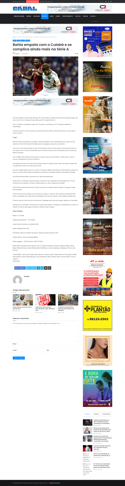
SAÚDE (51, 16)
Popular (96, 414)
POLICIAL (85, 16)
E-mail (15, 350)
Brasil (18, 40)
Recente (87, 414)
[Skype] (42, 268)
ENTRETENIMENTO (67, 16)
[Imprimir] (49, 268)
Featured (28, 40)
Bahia (14, 40)
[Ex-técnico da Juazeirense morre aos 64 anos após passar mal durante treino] (87, 469)
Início (15, 37)
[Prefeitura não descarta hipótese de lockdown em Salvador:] (68, 299)
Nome (15, 344)
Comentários (106, 414)
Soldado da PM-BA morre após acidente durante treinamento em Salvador (102, 421)
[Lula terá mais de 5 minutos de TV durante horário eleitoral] (87, 448)
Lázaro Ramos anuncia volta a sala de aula (22, 308)
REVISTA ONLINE (19, 16)
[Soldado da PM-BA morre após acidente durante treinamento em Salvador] (87, 422)
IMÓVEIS (29, 16)
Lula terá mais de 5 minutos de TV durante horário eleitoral (102, 447)
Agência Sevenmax (55, 483)
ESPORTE (44, 16)
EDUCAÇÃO (37, 16)
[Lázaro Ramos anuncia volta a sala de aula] (23, 299)
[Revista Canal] (25, 8)
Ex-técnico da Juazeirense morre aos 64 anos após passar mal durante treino (102, 465)
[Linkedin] (38, 268)
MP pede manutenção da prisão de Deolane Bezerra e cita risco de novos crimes (102, 429)
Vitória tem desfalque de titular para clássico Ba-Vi (102, 454)
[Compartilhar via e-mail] (45, 268)
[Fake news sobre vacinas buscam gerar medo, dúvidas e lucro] (45, 299)
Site (48, 350)
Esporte (20, 37)
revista (17, 53)
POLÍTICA (78, 16)
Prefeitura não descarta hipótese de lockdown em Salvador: (66, 308)
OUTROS (92, 16)
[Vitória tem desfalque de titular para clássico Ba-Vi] (87, 457)
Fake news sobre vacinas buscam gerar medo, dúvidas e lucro (45, 308)
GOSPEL (58, 16)
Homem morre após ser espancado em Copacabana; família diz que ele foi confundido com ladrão (66, 1)
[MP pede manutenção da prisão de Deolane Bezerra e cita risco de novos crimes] (87, 430)
